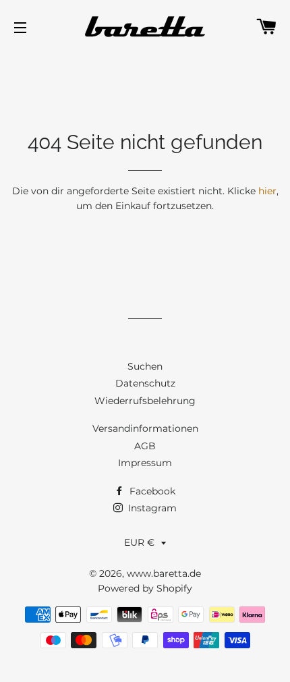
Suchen (145, 366)
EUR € (139, 542)
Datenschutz (145, 383)
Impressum (145, 463)
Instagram (151, 508)
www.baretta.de (164, 573)
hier (267, 191)
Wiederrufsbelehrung (145, 401)
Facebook (151, 491)
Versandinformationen (145, 428)
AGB (145, 446)
